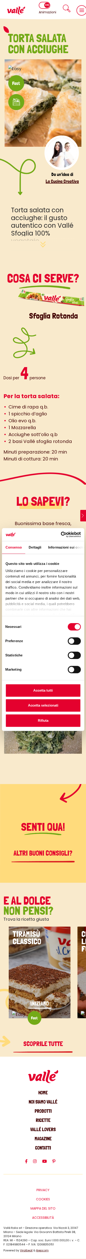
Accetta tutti (43, 690)
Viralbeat (26, 1250)
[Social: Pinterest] (56, 1163)
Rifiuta (43, 720)
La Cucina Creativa (62, 181)
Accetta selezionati (43, 705)
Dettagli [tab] (35, 547)
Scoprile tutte (43, 1044)
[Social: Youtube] (47, 1163)
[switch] (74, 641)
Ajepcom (42, 1250)
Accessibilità (43, 1217)
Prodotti (43, 1111)
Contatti (43, 1148)
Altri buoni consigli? (43, 853)
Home (43, 1092)
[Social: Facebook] (29, 1163)
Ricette (43, 1120)
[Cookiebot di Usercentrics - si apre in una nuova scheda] (61, 535)
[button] (66, 8)
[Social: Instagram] (37, 1163)
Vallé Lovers (43, 1129)
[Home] (16, 10)
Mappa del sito (43, 1208)
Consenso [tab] (13, 547)
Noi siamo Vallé (43, 1102)
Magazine (43, 1138)
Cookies (43, 1199)
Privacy (43, 1190)
